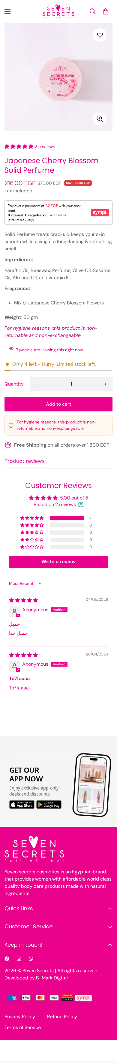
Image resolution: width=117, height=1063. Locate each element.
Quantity (14, 384)
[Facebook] (6, 958)
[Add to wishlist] (99, 35)
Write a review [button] (58, 561)
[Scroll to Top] (106, 1031)
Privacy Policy (19, 1016)
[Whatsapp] (30, 958)
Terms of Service (22, 1027)
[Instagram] (18, 958)
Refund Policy (62, 1016)
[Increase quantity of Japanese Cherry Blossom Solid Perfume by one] (105, 384)
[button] (105, 11)
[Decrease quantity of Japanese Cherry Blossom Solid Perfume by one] (37, 384)
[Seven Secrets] (58, 11)
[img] (23, 600)
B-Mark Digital (52, 978)
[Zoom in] (99, 119)
